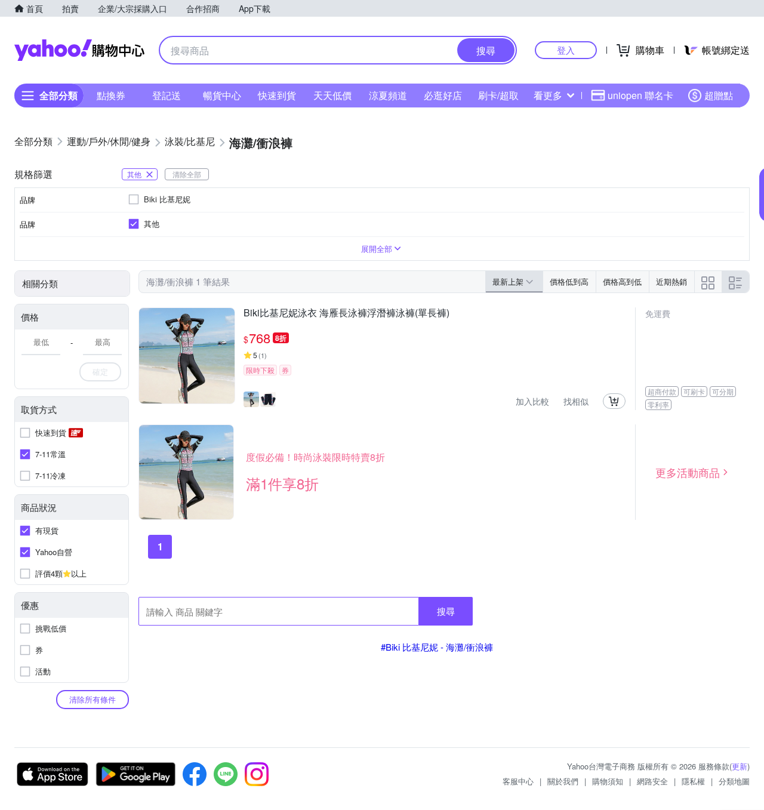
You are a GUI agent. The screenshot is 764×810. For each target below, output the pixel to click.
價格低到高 (569, 281)
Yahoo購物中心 (79, 50)
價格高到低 (622, 281)
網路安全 (652, 781)
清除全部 (186, 174)
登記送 (166, 95)
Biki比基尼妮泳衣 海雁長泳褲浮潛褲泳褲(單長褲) (346, 313)
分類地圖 (734, 781)
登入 (566, 50)
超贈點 (718, 95)
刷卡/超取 (498, 95)
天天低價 (332, 95)
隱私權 (693, 781)
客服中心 (518, 781)
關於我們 (562, 781)
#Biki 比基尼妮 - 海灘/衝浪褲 (437, 646)
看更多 (548, 95)
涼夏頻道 (388, 95)
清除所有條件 (92, 699)
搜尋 (446, 611)
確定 (100, 371)
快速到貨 (277, 95)
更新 (739, 766)
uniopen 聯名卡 (640, 95)
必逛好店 (443, 95)
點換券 (111, 95)
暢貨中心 (222, 95)
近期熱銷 (671, 281)
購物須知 (607, 781)
